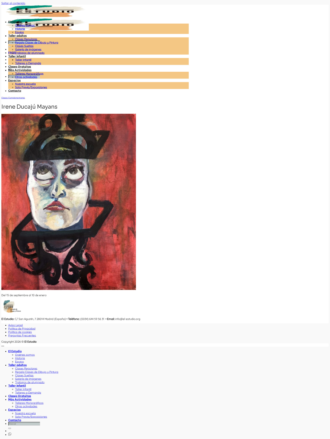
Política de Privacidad (21, 328)
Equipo (19, 32)
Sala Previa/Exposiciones (31, 87)
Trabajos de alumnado (30, 53)
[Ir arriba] (2, 346)
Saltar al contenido (13, 3)
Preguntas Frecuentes (22, 335)
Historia (20, 28)
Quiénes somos (25, 25)
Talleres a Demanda (28, 63)
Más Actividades (19, 70)
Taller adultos (17, 35)
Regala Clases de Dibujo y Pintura (36, 42)
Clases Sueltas (24, 46)
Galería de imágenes (28, 49)
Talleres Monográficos (29, 73)
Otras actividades (26, 77)
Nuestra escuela (25, 84)
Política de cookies (20, 332)
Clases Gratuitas (19, 66)
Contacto (14, 90)
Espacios (14, 80)
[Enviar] (9, 46)
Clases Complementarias (13, 98)
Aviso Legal (15, 325)
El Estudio (15, 22)
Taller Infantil (17, 56)
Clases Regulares (26, 39)
